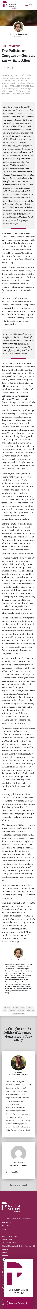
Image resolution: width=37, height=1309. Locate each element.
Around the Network (10, 1236)
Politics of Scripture (11, 46)
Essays (4, 1252)
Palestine (21, 1011)
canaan (22, 1007)
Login (4, 1229)
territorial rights (18, 1014)
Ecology (5, 1249)
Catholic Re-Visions (9, 1243)
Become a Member (16, 1303)
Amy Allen (7, 1007)
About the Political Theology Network (16, 1219)
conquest (30, 1007)
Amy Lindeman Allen (19, 34)
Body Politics (7, 1239)
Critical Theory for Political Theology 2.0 (18, 1246)
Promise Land (30, 1011)
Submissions (6, 1222)
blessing (15, 1007)
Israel (4, 1011)
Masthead (5, 1226)
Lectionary (12, 1011)
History (5, 1256)
